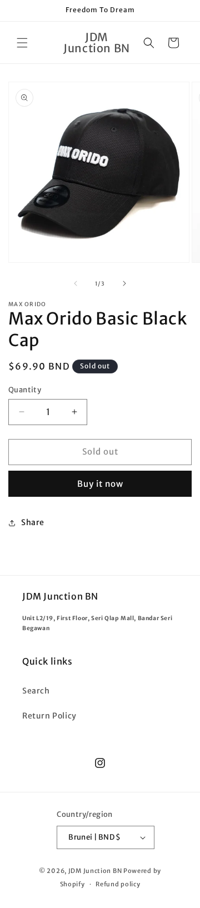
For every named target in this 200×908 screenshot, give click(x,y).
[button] (22, 43)
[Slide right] (124, 283)
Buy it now (100, 483)
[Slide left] (75, 283)
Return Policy (49, 716)
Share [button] (32, 522)
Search (36, 691)
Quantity (24, 390)
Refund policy (118, 884)
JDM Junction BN (95, 871)
